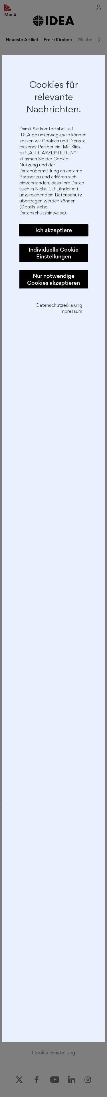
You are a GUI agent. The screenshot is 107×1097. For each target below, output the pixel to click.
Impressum (70, 312)
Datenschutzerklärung (59, 306)
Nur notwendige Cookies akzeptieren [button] (53, 279)
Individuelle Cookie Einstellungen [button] (53, 253)
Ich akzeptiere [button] (53, 230)
